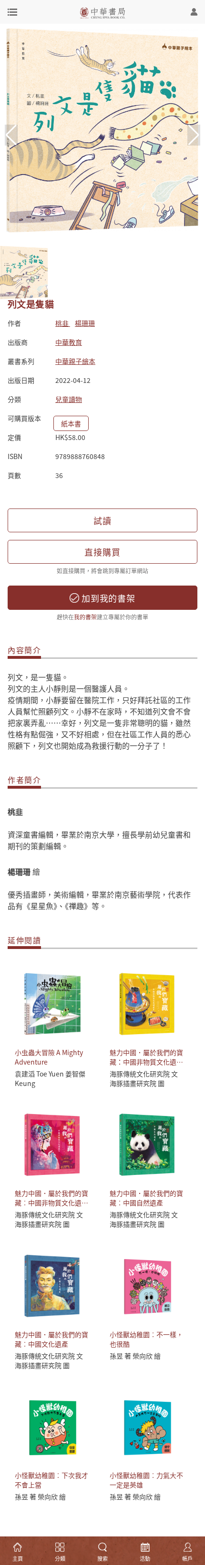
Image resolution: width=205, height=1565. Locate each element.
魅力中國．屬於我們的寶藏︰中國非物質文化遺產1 (51, 1202)
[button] (193, 135)
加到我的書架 (107, 598)
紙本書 (71, 423)
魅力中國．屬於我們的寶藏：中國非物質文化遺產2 (146, 1061)
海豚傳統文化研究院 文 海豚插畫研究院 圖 (144, 1078)
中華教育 (68, 342)
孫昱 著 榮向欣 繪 (135, 1355)
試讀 (102, 520)
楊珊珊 (85, 323)
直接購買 (102, 552)
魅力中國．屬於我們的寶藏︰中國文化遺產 (51, 1339)
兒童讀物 (68, 399)
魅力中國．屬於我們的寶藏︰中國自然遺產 (146, 1197)
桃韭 (62, 323)
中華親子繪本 (75, 361)
